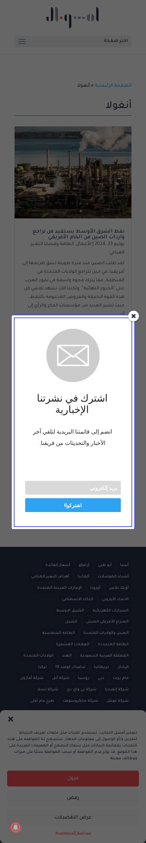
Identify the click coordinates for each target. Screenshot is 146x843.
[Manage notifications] (15, 827)
